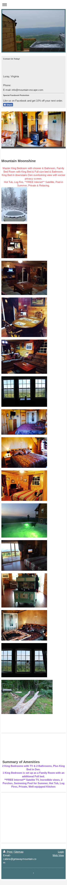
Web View (58, 855)
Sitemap (18, 851)
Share (9, 105)
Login (61, 851)
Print (9, 851)
